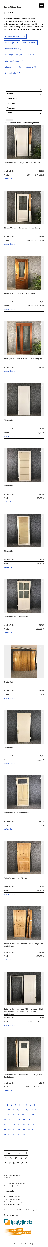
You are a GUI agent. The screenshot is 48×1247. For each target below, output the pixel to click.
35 (19, 1124)
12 (13, 1110)
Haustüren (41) (29, 42)
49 (19, 1134)
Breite (10, 94)
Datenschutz (18, 1244)
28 (19, 1119)
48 (14, 1134)
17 (36, 1110)
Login (32, 1244)
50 (24, 1134)
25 (5, 1119)
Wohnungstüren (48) (14, 61)
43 (24, 1129)
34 (14, 1124)
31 (33, 1119)
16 (32, 1110)
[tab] (24, 89)
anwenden (9, 120)
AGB (26, 1244)
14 (23, 1110)
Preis (9, 113)
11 (9, 1110)
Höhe (9, 89)
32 (5, 1124)
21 (18, 1115)
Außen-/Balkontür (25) (15, 36)
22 (23, 1115)
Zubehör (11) (31, 67)
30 (29, 1119)
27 (14, 1119)
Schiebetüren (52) (13, 48)
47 (9, 1134)
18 (4, 1115)
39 (5, 1129)
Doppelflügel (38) (12, 73)
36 (24, 1124)
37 (29, 1124)
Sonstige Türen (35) (13, 54)
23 (28, 1115)
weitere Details (9, 179)
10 (5, 1110)
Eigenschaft (13, 103)
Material (11, 108)
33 (9, 1124)
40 (9, 1129)
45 (33, 1129)
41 (14, 1129)
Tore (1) (30, 54)
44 (29, 1129)
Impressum (7, 1244)
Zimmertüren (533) (13, 67)
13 (18, 1110)
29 (24, 1119)
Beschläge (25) (11, 42)
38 (33, 1124)
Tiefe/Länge (13, 98)
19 (9, 1115)
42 (19, 1129)
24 (33, 1115)
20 (14, 1115)
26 (9, 1119)
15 (27, 1110)
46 (5, 1134)
